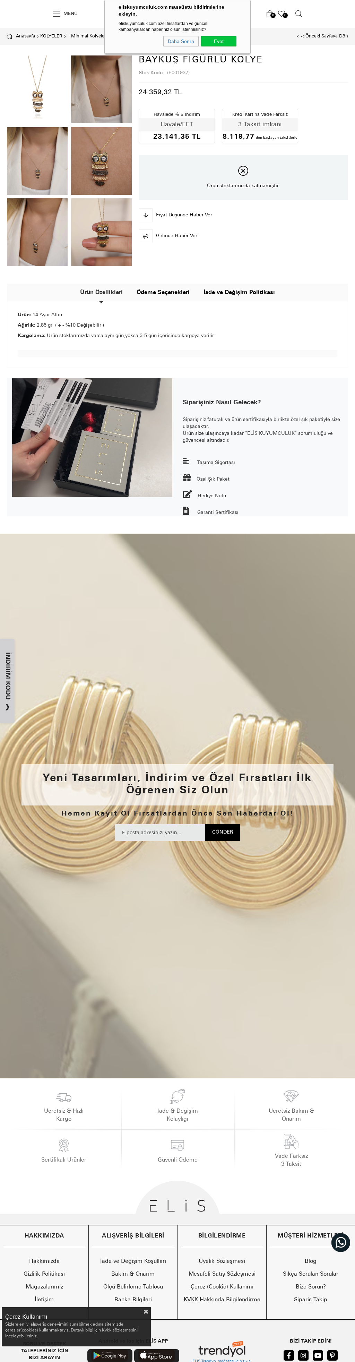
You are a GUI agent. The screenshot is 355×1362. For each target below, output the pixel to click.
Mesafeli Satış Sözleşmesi (222, 1274)
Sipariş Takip (310, 1300)
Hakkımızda (44, 1261)
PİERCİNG (307, 13)
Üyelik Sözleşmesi (222, 1261)
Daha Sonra (181, 41)
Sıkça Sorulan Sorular (310, 1274)
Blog (311, 1261)
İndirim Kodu (7, 681)
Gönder (222, 832)
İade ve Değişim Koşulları (133, 1261)
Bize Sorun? (311, 1287)
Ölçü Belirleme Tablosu (133, 1287)
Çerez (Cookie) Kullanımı (222, 1287)
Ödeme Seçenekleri (163, 292)
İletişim (44, 1300)
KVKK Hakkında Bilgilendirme (222, 1300)
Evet (219, 41)
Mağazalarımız (44, 1287)
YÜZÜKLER (37, 13)
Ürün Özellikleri (101, 292)
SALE (11, 13)
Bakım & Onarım (133, 1274)
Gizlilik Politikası (44, 1274)
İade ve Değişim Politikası (239, 292)
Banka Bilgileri (133, 1300)
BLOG (336, 13)
